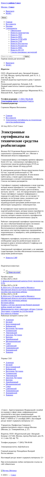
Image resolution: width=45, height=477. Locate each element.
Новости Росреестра (19, 46)
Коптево (9, 337)
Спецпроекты (11, 28)
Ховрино (9, 352)
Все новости (11, 24)
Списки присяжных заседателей (24, 52)
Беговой (9, 322)
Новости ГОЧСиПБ (19, 39)
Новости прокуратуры (20, 33)
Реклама (9, 26)
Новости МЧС (16, 37)
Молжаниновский (13, 341)
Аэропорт (10, 320)
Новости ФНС (16, 48)
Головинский (11, 331)
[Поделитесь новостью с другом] (13, 272)
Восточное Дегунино (14, 328)
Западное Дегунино (14, 335)
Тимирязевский (12, 348)
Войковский (11, 326)
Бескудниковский (13, 324)
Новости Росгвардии (19, 43)
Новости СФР (16, 41)
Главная (9, 22)
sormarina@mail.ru (26, 101)
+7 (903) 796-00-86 (17, 100)
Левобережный (12, 339)
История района (7, 303)
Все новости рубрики (10, 313)
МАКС (9, 13)
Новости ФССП (17, 50)
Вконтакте (10, 11)
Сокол (8, 344)
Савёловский (11, 346)
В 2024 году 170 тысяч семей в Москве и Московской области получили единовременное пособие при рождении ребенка (21, 289)
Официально (16, 30)
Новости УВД (16, 35)
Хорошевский (11, 350)
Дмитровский (11, 333)
